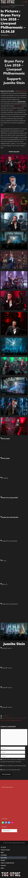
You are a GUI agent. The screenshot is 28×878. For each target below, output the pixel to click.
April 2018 (5, 718)
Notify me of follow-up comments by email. (14, 765)
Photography (14, 720)
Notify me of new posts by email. (11, 769)
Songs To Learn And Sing (7, 863)
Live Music (7, 720)
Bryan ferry (12, 718)
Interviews (4, 855)
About (2, 868)
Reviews (3, 860)
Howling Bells (18, 106)
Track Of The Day (5, 850)
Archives (4, 827)
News (2, 852)
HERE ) (15, 110)
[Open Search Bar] (22, 2)
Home (2, 5)
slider (19, 720)
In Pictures (6, 5)
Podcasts (3, 865)
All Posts (3, 847)
